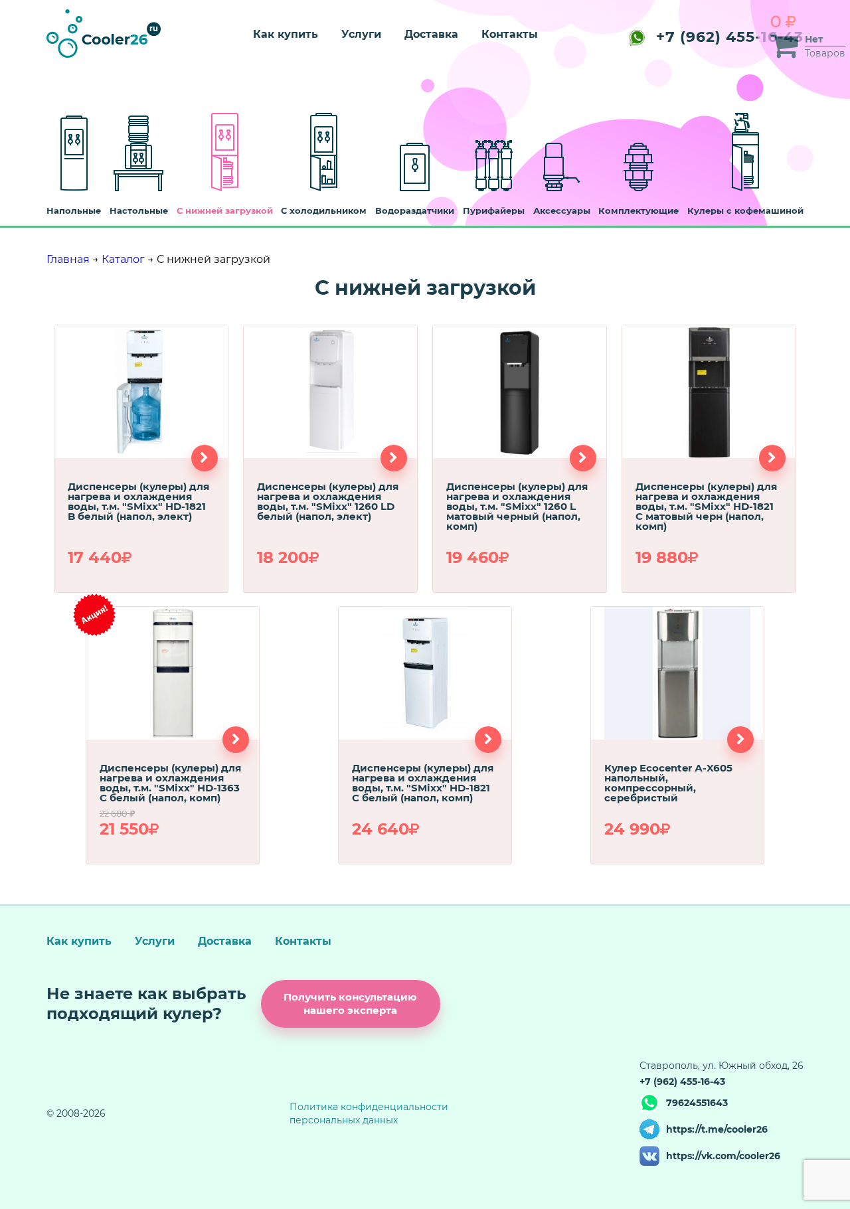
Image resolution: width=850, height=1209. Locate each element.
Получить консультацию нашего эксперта (350, 1003)
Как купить (285, 34)
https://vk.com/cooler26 (723, 1156)
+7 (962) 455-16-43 (730, 37)
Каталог (123, 259)
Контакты (509, 34)
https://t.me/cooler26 (717, 1129)
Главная (68, 259)
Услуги (361, 34)
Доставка (431, 34)
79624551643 (697, 1102)
